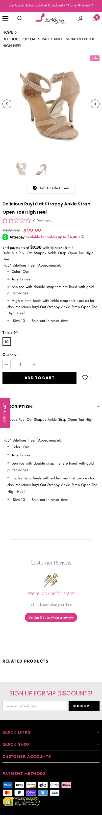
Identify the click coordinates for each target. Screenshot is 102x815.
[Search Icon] (19, 18)
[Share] (95, 378)
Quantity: (10, 354)
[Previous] (6, 103)
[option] (51, 103)
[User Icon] (80, 18)
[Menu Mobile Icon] (5, 19)
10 (6, 342)
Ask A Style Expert (54, 188)
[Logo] (51, 18)
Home (7, 32)
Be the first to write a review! (51, 617)
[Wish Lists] (85, 378)
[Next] (95, 103)
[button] (51, 247)
